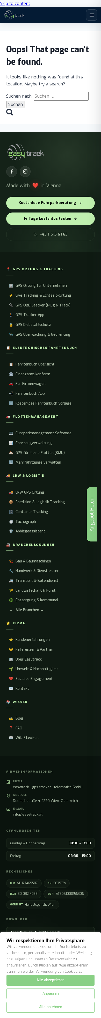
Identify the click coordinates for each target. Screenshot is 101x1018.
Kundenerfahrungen (29, 639)
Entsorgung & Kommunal (33, 600)
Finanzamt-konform (29, 374)
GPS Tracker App (26, 314)
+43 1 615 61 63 (54, 234)
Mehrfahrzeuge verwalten (35, 462)
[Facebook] (11, 171)
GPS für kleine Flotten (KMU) (37, 452)
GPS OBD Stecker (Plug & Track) (39, 305)
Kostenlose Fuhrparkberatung (47, 202)
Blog (16, 718)
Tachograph (22, 521)
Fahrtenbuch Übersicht (32, 364)
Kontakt (19, 688)
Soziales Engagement (31, 678)
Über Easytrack (25, 659)
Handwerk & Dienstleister (34, 570)
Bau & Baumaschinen (30, 561)
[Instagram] (25, 171)
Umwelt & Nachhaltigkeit (33, 669)
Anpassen (50, 993)
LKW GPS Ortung (26, 492)
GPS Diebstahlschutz (30, 324)
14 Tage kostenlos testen (47, 218)
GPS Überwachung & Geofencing (39, 334)
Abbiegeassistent (27, 531)
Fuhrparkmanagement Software (40, 433)
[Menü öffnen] (91, 15)
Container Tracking (28, 511)
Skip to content (15, 3)
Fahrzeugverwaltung (30, 443)
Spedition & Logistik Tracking (37, 502)
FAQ (15, 728)
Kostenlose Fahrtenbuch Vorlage (40, 403)
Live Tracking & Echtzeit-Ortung (40, 295)
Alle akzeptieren (50, 980)
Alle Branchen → (26, 609)
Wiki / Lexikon (24, 737)
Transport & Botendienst (34, 580)
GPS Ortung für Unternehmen (38, 285)
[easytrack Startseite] (14, 15)
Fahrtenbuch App (27, 393)
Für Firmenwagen (27, 383)
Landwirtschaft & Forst (32, 590)
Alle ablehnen (50, 1007)
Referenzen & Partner (31, 649)
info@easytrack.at (27, 814)
